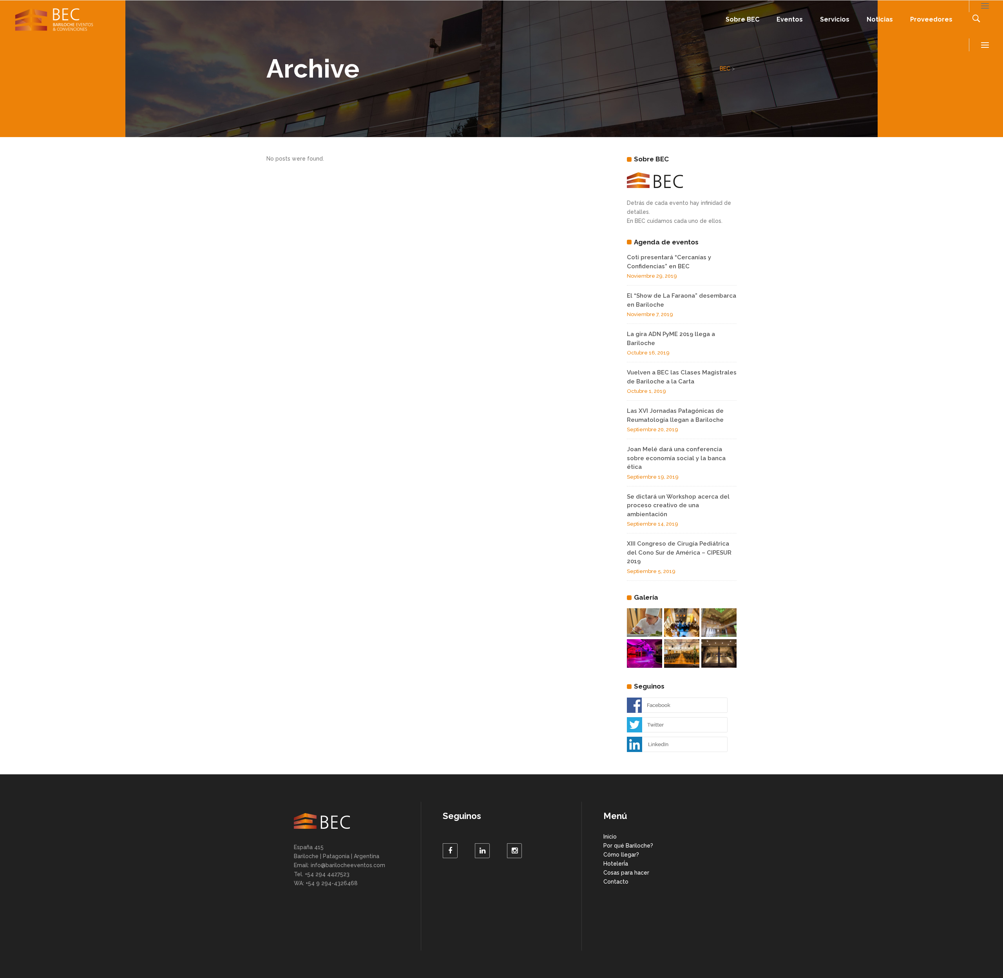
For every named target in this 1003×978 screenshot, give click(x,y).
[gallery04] (719, 622)
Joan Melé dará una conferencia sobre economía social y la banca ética (676, 458)
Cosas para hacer (626, 873)
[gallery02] (681, 653)
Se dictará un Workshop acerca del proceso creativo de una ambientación (678, 505)
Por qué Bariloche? (628, 845)
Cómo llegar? (621, 854)
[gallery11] (644, 653)
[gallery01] (719, 653)
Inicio (610, 836)
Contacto (615, 882)
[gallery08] (644, 622)
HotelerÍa (615, 863)
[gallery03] (681, 622)
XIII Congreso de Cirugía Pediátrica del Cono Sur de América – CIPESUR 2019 (679, 552)
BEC (725, 68)
